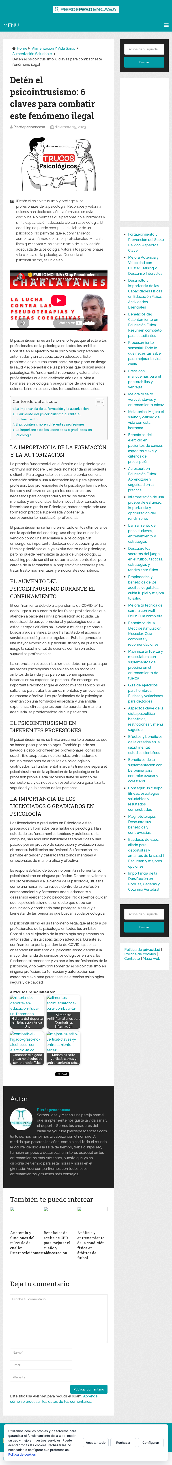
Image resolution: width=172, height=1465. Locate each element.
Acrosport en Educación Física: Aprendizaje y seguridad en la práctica (142, 479)
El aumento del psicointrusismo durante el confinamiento (48, 416)
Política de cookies (140, 954)
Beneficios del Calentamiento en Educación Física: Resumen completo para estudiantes (145, 325)
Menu (11, 25)
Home (22, 48)
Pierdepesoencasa (29, 127)
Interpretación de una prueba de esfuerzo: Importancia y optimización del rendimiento (146, 508)
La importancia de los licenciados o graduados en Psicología (54, 432)
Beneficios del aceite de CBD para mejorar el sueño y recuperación (57, 1242)
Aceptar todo (96, 1442)
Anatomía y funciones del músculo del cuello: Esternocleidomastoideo (31, 1242)
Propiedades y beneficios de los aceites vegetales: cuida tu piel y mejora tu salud (146, 587)
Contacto (132, 958)
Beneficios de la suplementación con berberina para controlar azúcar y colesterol (145, 770)
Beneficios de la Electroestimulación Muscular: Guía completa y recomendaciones (144, 634)
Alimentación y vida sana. (53, 48)
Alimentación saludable (32, 54)
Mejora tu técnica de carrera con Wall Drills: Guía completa (145, 610)
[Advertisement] (144, 150)
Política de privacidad (142, 950)
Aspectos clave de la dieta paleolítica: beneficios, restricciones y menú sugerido (145, 719)
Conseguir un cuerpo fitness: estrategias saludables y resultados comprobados (145, 799)
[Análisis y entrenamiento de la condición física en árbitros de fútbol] (92, 1217)
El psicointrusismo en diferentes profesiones (50, 424)
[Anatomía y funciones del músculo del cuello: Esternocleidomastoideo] (25, 1217)
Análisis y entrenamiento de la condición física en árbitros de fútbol (91, 1245)
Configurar (150, 1442)
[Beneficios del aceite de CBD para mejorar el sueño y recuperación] (59, 1217)
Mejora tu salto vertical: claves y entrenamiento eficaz (146, 399)
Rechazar (123, 1442)
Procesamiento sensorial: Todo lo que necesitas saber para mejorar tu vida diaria (145, 353)
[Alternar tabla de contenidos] (97, 402)
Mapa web (151, 958)
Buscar (144, 62)
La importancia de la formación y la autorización (52, 409)
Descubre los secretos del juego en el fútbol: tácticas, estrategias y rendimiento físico (145, 559)
